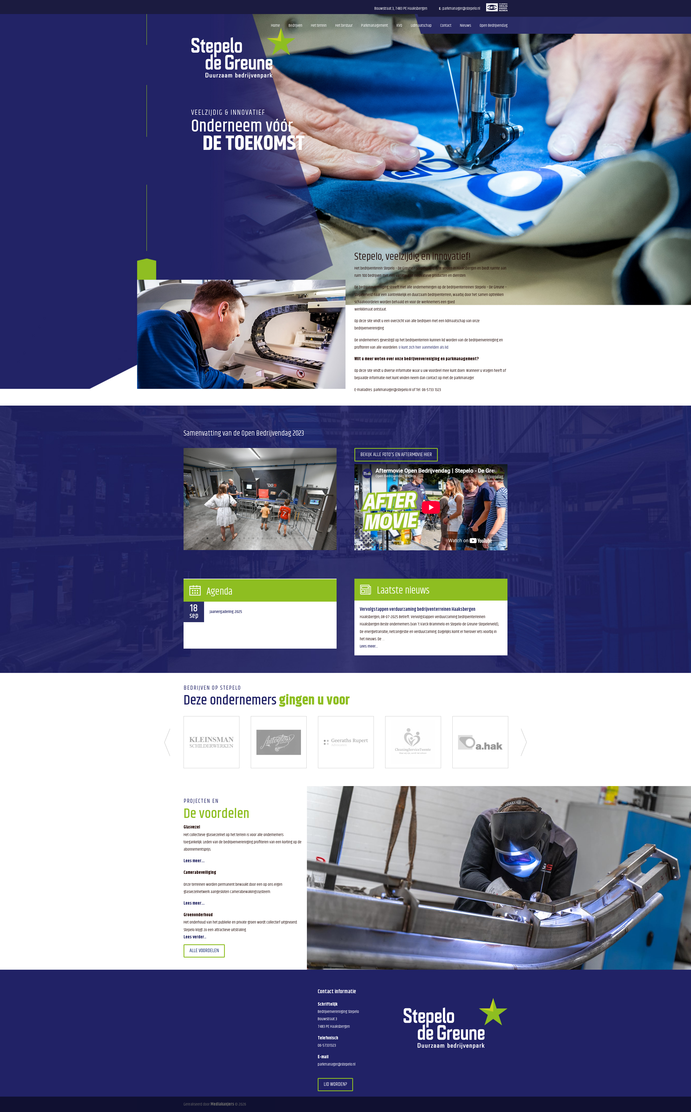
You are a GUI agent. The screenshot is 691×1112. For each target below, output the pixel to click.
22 (304, 538)
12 (258, 538)
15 (272, 538)
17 (281, 538)
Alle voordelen (204, 951)
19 (290, 538)
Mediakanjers (222, 1104)
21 (299, 538)
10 (249, 538)
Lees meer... (369, 646)
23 (308, 538)
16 (276, 538)
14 (267, 538)
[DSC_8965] (260, 548)
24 (313, 538)
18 (285, 538)
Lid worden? (335, 1085)
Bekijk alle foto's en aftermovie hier (396, 455)
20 (295, 538)
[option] (211, 742)
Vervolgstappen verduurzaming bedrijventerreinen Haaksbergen (417, 609)
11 (253, 538)
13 (262, 538)
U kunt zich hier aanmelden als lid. (424, 347)
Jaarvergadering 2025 (226, 611)
